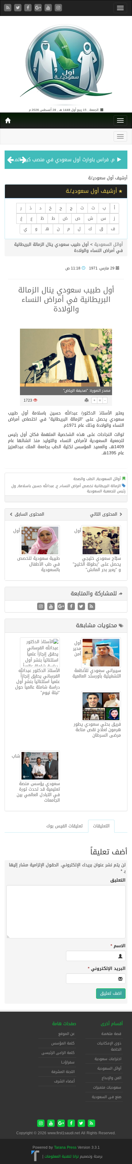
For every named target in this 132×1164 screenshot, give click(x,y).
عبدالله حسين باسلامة (36, 486)
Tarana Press (65, 1147)
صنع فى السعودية (106, 1096)
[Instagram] (58, 8)
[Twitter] (19, 8)
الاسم (118, 946)
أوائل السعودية (108, 244)
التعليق (118, 880)
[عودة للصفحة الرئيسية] (66, 62)
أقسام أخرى (112, 1024)
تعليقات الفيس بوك (64, 826)
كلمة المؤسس (63, 1043)
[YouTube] (49, 8)
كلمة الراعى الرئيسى (58, 1052)
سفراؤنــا (68, 1062)
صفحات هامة (64, 1024)
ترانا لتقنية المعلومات (62, 1156)
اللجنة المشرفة (63, 1071)
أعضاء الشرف (64, 1081)
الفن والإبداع (111, 1077)
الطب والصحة (84, 478)
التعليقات (101, 826)
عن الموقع (66, 1033)
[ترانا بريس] (35, 1156)
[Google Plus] (39, 8)
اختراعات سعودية (108, 1058)
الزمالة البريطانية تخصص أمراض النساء (90, 486)
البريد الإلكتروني (107, 969)
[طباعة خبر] (86, 400)
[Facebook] (29, 8)
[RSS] (8, 8)
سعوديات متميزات (107, 1087)
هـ (47, 229)
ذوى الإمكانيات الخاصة (109, 1046)
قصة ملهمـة (111, 1033)
